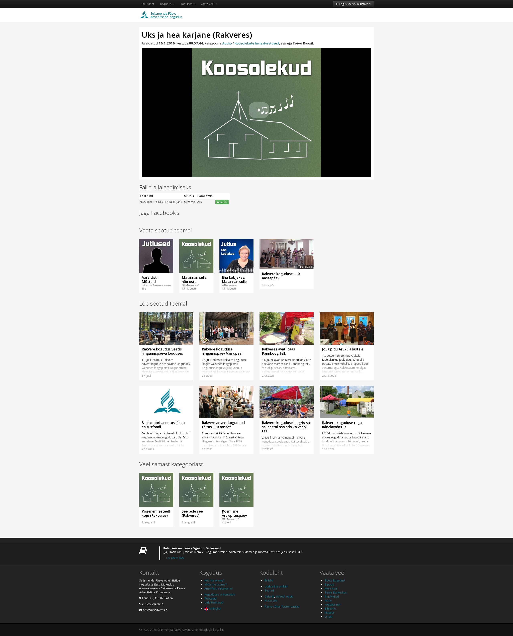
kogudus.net (332, 604)
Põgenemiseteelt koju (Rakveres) (156, 513)
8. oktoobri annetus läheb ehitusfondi (163, 424)
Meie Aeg (331, 588)
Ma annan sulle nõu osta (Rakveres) (194, 281)
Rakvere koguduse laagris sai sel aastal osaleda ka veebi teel (286, 426)
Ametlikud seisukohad (218, 588)
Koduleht (186, 4)
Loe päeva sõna (175, 557)
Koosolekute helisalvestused (257, 43)
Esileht (149, 4)
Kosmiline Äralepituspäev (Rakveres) (234, 515)
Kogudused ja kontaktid (219, 594)
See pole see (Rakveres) (192, 513)
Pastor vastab (290, 606)
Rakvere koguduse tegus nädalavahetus (343, 424)
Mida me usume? (215, 584)
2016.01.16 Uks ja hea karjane (162, 202)
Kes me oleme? (214, 580)
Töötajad (210, 598)
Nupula (329, 612)
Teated (269, 590)
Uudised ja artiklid (276, 586)
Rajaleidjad (332, 596)
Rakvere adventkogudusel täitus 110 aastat (223, 424)
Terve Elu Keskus (336, 592)
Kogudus (166, 4)
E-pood (329, 584)
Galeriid (269, 596)
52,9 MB (189, 202)
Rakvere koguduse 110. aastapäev (281, 275)
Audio (227, 43)
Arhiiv (328, 600)
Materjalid (271, 600)
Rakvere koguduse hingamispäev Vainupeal (222, 351)
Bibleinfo (330, 608)
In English (214, 608)
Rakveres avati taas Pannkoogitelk (278, 351)
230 (199, 202)
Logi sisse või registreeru (354, 4)
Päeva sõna (272, 606)
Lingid (328, 616)
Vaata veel (208, 4)
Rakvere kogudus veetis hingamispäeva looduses (162, 351)
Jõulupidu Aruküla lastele (342, 349)
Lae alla (223, 202)
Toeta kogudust (335, 580)
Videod (280, 596)
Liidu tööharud (213, 602)
